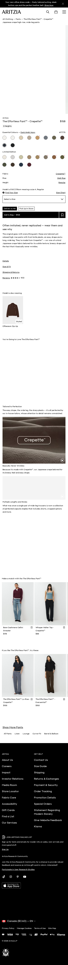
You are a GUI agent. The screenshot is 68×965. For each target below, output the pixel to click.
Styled (19, 321)
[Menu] (64, 12)
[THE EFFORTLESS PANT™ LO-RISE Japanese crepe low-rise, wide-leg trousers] (18, 675)
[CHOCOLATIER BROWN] (54, 157)
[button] (10, 193)
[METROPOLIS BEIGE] (4, 157)
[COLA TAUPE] (45, 157)
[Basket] (56, 12)
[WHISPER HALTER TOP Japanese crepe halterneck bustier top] (50, 603)
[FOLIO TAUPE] (29, 157)
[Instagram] (11, 877)
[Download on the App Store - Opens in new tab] (34, 885)
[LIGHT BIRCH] (4, 137)
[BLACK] (12, 145)
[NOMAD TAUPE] (29, 137)
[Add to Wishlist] (31, 627)
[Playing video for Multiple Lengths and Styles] (62, 496)
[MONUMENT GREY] (12, 157)
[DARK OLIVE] (54, 137)
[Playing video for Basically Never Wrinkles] (62, 460)
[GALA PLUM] (29, 164)
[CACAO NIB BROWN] (12, 164)
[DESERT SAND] (37, 157)
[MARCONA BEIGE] (21, 137)
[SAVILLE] (37, 137)
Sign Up (5, 849)
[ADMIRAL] (21, 164)
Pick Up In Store (26, 209)
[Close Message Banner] (63, 4)
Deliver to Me (10, 209)
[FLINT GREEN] (4, 164)
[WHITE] (12, 137)
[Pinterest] (18, 877)
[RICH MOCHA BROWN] (62, 137)
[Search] (48, 12)
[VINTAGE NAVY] (45, 137)
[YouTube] (25, 877)
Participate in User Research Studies (18, 869)
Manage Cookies (24, 928)
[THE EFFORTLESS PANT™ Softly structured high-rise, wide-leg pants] (50, 675)
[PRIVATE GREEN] (62, 157)
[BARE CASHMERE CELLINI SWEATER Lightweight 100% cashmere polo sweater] (18, 603)
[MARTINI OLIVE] (21, 157)
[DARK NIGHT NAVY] (4, 145)
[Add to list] (62, 215)
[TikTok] (4, 877)
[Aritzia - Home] (11, 12)
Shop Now (48, 5)
